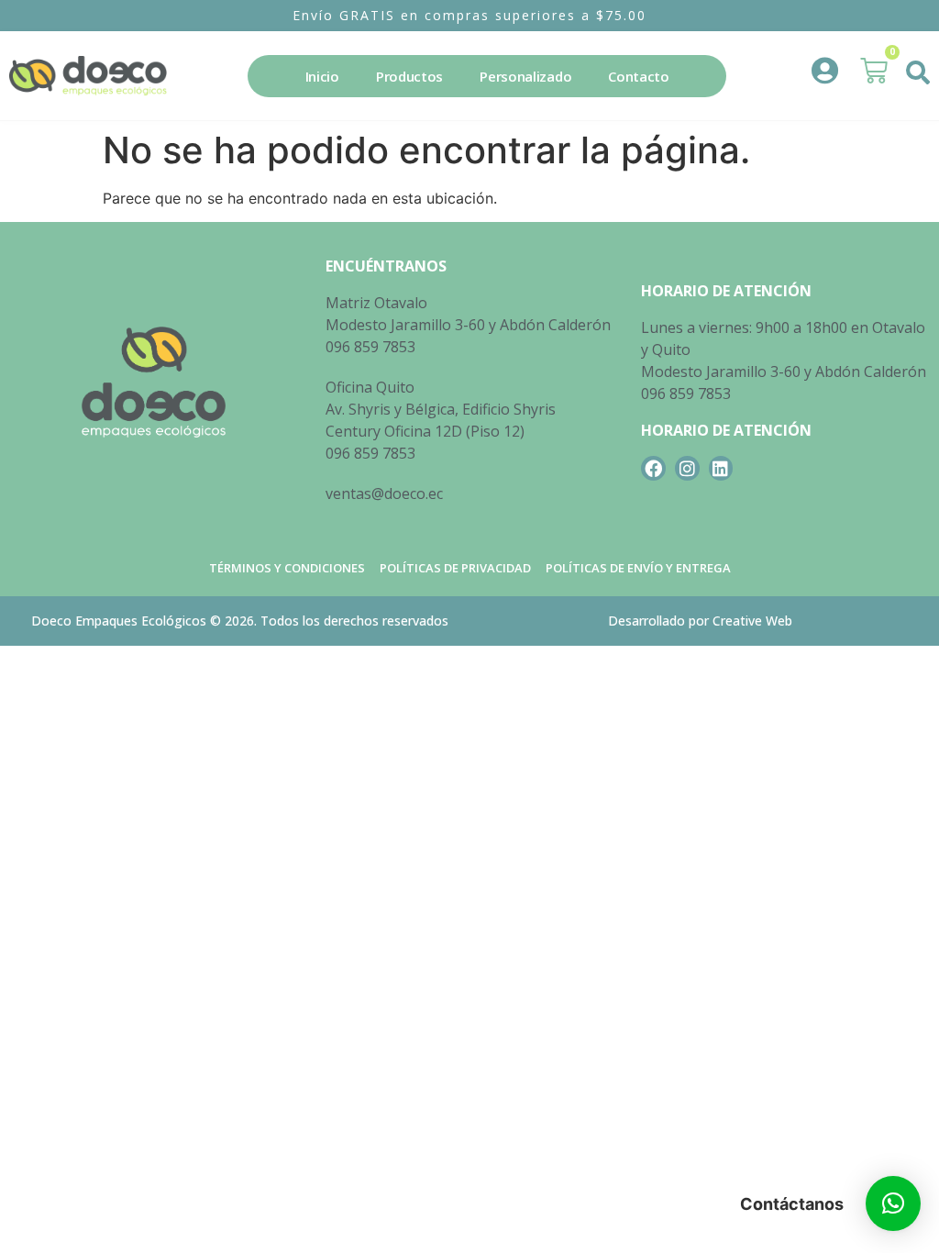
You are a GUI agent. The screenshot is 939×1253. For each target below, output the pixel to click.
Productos (409, 76)
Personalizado (525, 76)
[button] (918, 72)
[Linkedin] (721, 468)
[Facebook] (653, 468)
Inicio (322, 76)
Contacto (638, 76)
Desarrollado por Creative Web (700, 620)
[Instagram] (687, 468)
